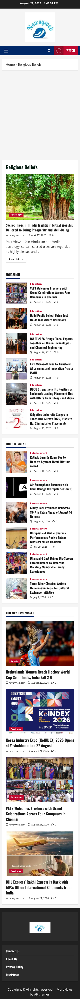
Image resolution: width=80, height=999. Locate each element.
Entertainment (38, 453)
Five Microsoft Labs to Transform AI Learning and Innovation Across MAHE (16, 369)
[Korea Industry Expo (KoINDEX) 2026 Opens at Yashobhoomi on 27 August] (40, 712)
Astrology (16, 214)
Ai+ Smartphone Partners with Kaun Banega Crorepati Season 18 (16, 487)
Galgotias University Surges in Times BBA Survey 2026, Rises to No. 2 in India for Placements (16, 419)
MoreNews (64, 989)
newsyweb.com (17, 235)
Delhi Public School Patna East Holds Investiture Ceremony (16, 318)
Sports (14, 661)
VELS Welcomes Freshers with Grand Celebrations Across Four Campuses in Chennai (16, 293)
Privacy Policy (14, 966)
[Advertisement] (40, 114)
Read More (17, 258)
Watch (70, 50)
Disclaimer (12, 974)
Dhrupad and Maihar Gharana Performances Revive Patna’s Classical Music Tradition (16, 538)
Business (16, 729)
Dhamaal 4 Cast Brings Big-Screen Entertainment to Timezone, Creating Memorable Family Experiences (16, 563)
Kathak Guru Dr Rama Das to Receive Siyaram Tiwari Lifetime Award (16, 462)
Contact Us (13, 951)
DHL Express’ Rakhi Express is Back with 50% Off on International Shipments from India (38, 887)
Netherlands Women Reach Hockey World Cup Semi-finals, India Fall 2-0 (38, 674)
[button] (6, 51)
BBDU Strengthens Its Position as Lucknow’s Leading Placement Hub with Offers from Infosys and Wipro (16, 394)
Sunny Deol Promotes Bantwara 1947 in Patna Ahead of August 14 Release (16, 512)
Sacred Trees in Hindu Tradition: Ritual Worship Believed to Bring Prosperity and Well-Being (40, 197)
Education (36, 284)
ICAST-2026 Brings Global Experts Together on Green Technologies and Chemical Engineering (16, 343)
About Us (11, 959)
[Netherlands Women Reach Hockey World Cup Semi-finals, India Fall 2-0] (40, 643)
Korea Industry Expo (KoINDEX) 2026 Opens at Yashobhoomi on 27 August (40, 742)
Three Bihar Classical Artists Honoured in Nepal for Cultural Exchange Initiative (16, 588)
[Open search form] (49, 50)
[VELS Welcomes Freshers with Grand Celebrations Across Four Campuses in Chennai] (40, 780)
